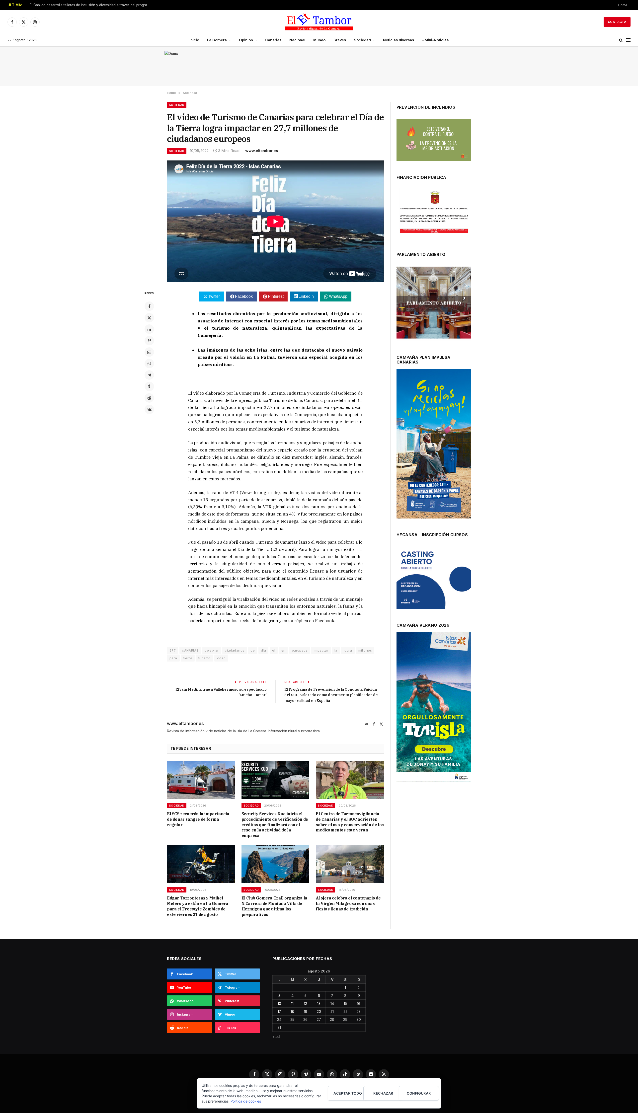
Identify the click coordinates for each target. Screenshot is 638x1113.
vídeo (221, 658)
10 (279, 1003)
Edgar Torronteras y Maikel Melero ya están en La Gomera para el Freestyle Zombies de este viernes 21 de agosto (197, 906)
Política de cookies (246, 1101)
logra (348, 650)
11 (292, 1003)
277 (172, 650)
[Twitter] (149, 317)
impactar (321, 650)
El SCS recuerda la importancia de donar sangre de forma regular (198, 819)
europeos (300, 650)
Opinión (246, 40)
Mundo (319, 40)
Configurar (419, 1093)
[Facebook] (149, 306)
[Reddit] (149, 398)
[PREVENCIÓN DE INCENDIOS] (434, 140)
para (173, 658)
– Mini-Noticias (435, 40)
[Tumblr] (149, 386)
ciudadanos (234, 650)
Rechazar (383, 1093)
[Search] (621, 40)
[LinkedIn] (149, 329)
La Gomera (217, 40)
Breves (339, 40)
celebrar (212, 650)
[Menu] (628, 40)
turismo (204, 658)
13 (318, 1003)
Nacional (297, 40)
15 (345, 1003)
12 (305, 1003)
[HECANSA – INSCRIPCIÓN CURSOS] (434, 578)
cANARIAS (190, 650)
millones (365, 650)
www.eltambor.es (261, 150)
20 (319, 1011)
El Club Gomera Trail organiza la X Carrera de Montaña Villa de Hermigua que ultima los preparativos (274, 906)
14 (332, 1003)
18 (292, 1011)
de (252, 650)
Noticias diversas (398, 40)
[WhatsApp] (149, 363)
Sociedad (362, 40)
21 (332, 1011)
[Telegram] (149, 375)
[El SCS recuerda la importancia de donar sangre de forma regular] (201, 780)
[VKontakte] (149, 409)
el (273, 650)
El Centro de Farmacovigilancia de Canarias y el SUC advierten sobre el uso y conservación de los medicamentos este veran (350, 821)
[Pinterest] (149, 340)
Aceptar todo (347, 1093)
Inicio (194, 40)
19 (305, 1011)
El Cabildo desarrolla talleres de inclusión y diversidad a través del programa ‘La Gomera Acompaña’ (92, 5)
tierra (187, 658)
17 (279, 1011)
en (283, 650)
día (263, 650)
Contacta (617, 22)
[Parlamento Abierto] (434, 304)
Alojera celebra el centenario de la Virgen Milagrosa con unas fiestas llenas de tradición (348, 903)
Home (622, 5)
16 (358, 1003)
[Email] (149, 352)
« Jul (276, 1037)
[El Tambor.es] (319, 22)
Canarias (273, 40)
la (335, 650)
